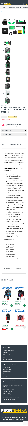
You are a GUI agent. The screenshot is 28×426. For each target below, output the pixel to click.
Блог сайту (5, 352)
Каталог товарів (6, 367)
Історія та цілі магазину (8, 350)
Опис (2, 144)
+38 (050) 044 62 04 (8, 419)
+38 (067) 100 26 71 (20, 419)
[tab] (2, 145)
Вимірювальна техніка (13, 7)
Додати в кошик (11, 305)
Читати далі (24, 327)
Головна (3, 7)
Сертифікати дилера (7, 359)
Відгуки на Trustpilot (7, 357)
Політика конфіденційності (9, 376)
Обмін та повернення (8, 373)
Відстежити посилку (14, 1)
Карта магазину (6, 354)
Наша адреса (5, 1)
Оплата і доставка (7, 369)
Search (23, 4)
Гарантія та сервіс (7, 371)
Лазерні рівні (3, 105)
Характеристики (15, 144)
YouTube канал (24, 1)
